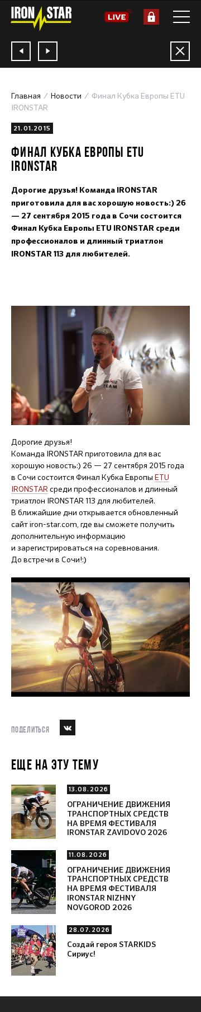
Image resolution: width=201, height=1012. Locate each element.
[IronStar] (40, 18)
